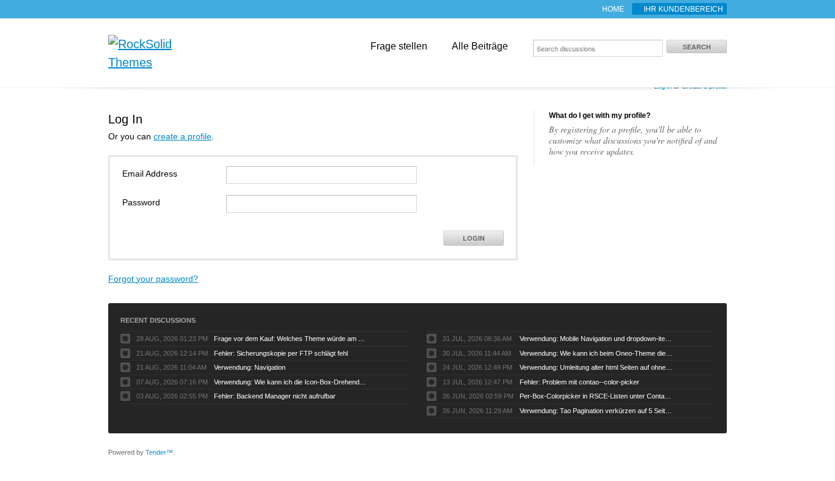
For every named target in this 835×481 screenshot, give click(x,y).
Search (697, 46)
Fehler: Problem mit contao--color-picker (579, 382)
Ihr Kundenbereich (683, 9)
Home (613, 9)
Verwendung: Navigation (249, 367)
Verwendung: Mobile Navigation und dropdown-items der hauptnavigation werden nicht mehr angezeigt (596, 338)
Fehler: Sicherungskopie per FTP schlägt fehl (281, 353)
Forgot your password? (153, 279)
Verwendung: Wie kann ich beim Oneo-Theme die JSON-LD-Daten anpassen (596, 353)
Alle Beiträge (480, 46)
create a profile (182, 136)
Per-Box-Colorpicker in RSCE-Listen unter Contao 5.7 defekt (596, 396)
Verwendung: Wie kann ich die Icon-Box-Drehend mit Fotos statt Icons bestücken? (290, 382)
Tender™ (159, 452)
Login (474, 238)
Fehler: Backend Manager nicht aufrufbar (275, 396)
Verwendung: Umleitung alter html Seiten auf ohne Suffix (596, 367)
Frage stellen (398, 46)
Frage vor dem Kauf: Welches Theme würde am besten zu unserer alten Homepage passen (290, 338)
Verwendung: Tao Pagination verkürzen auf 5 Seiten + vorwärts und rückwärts (596, 410)
